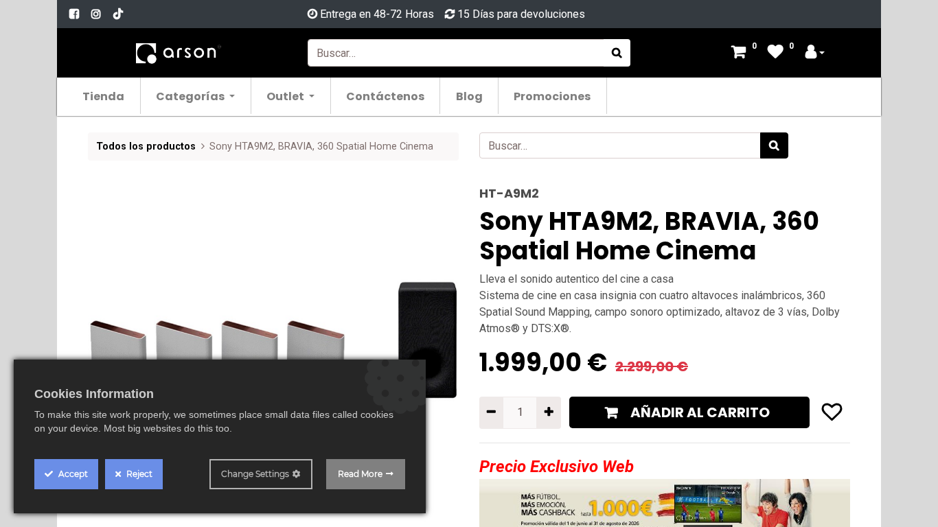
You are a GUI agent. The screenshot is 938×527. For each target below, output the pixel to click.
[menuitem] (104, 96)
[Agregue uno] (548, 412)
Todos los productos (146, 146)
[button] (116, 323)
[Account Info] (815, 53)
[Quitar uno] (491, 412)
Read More (360, 474)
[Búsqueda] (617, 53)
